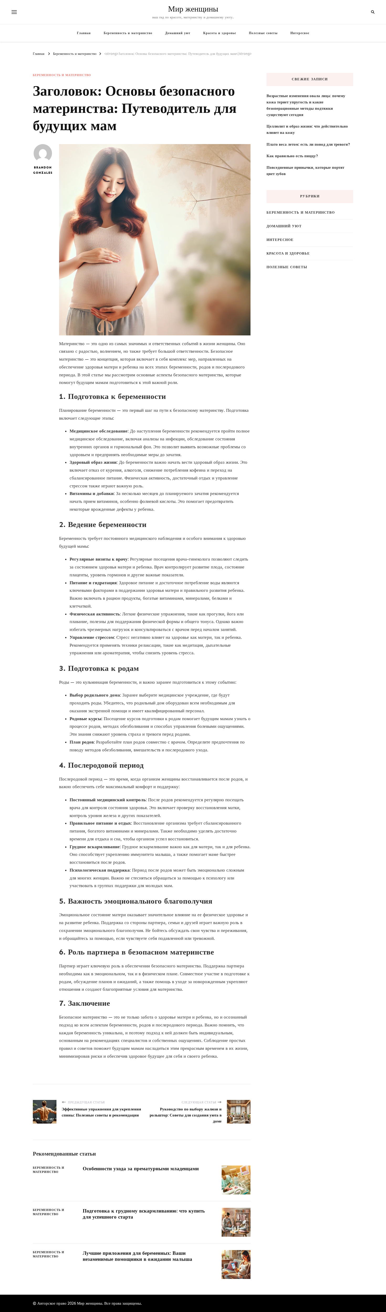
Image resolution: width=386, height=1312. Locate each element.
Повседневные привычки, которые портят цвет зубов (305, 170)
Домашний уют (177, 33)
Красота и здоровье (219, 33)
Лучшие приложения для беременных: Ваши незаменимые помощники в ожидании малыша (137, 1256)
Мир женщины (193, 9)
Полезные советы (263, 33)
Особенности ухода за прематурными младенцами (141, 1169)
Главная (84, 33)
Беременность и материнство (128, 33)
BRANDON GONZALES (43, 170)
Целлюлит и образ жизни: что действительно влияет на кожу (307, 129)
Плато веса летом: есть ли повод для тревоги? (308, 144)
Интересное (299, 33)
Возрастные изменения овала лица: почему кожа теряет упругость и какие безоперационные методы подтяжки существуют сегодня (306, 105)
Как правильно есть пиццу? (292, 156)
